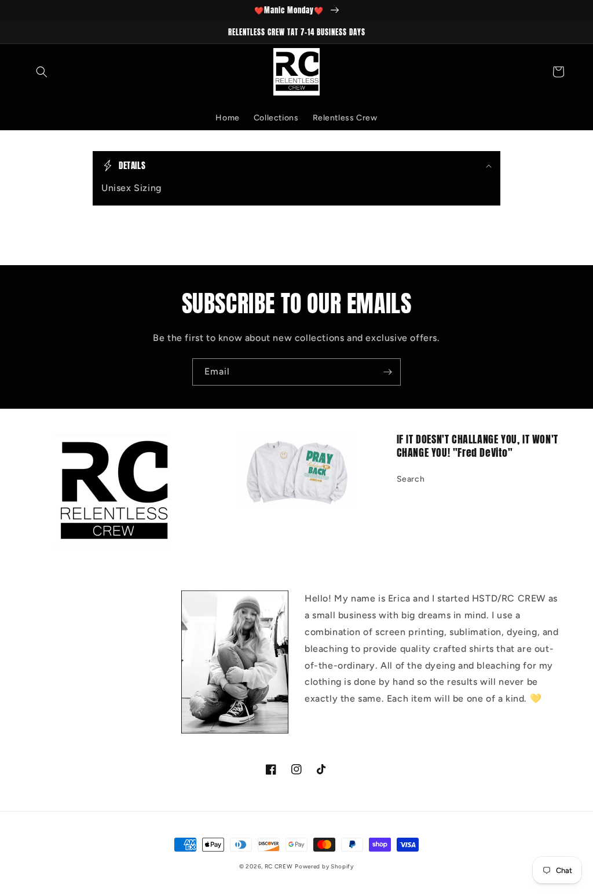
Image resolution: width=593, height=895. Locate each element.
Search (411, 479)
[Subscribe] (387, 372)
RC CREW (279, 866)
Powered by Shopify (324, 866)
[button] (41, 72)
